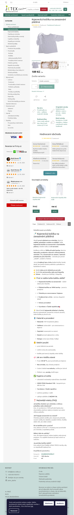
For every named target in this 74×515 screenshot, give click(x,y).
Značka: (37, 27)
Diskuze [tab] (58, 224)
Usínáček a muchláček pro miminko (18, 75)
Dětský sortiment (11, 24)
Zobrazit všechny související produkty (50, 219)
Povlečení (11, 82)
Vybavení (10, 108)
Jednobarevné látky (13, 115)
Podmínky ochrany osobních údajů (50, 481)
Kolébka (10, 55)
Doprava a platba (44, 474)
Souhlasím (60, 503)
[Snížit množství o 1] (38, 88)
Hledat (44, 9)
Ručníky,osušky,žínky (14, 94)
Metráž (8, 113)
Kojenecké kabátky (13, 31)
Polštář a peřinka (12, 63)
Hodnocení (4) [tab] (50, 224)
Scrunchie (10, 127)
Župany (10, 111)
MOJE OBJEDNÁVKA (12, 496)
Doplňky (8, 120)
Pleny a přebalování (13, 27)
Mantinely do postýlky (14, 67)
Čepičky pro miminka (14, 34)
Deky (9, 89)
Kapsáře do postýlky (13, 65)
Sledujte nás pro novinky (16, 477)
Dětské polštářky (12, 72)
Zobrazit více (50, 173)
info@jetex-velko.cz (14, 472)
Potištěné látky (12, 118)
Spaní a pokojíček (11, 46)
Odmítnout (49, 503)
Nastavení (13, 511)
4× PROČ (8, 491)
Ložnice (10, 79)
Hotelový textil (10, 106)
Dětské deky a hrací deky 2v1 (16, 70)
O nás (35, 2)
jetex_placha (12, 480)
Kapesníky (11, 96)
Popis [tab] (34, 224)
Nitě (9, 125)
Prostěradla (11, 51)
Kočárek (10, 53)
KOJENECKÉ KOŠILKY (47, 454)
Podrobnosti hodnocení (53, 25)
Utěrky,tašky (11, 99)
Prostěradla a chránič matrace (16, 84)
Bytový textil (9, 77)
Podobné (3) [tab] (41, 224)
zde (32, 506)
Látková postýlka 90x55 (15, 58)
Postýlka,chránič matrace (15, 60)
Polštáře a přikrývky (13, 87)
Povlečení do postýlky (14, 48)
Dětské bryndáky (12, 43)
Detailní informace (37, 91)
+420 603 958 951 (55, 8)
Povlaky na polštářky (14, 91)
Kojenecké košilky (13, 29)
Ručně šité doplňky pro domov (16, 101)
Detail (36, 211)
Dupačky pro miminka (14, 41)
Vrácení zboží (43, 476)
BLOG (7, 494)
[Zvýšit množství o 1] (38, 86)
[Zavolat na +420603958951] (7, 2)
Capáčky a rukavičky (13, 39)
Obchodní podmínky (45, 479)
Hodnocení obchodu (50, 134)
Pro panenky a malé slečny (15, 123)
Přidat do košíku (48, 86)
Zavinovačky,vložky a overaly (16, 36)
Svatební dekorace (11, 103)
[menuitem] (11, 15)
